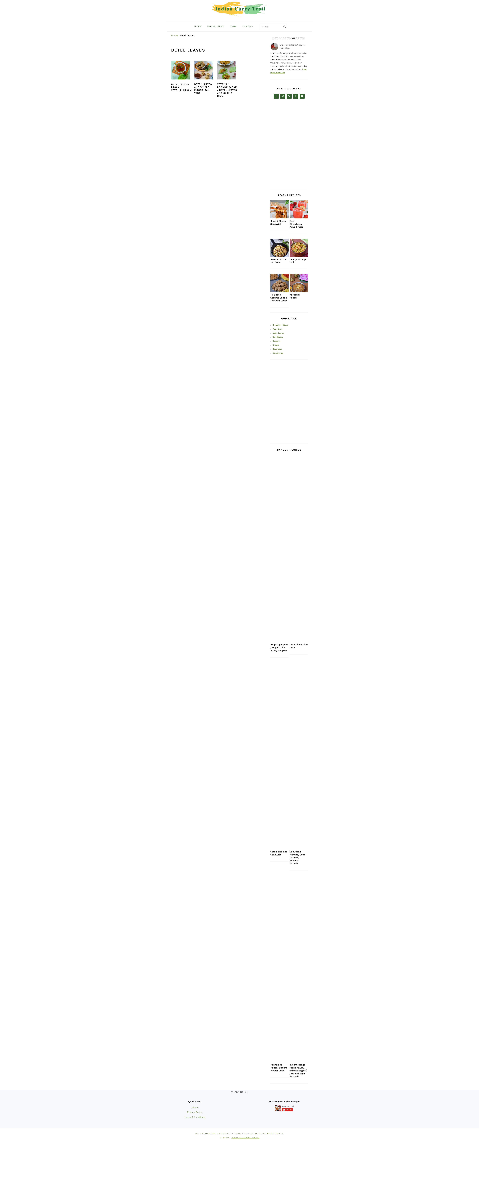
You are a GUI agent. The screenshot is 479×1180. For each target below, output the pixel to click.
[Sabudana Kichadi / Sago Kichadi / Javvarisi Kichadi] (299, 848)
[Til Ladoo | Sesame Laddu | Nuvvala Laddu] (279, 292)
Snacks (276, 345)
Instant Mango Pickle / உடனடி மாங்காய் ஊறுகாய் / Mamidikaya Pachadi (298, 1070)
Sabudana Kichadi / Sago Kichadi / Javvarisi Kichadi (297, 857)
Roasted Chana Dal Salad (278, 261)
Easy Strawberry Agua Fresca (297, 224)
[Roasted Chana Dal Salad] (279, 256)
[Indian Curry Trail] (239, 19)
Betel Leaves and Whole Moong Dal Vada (203, 88)
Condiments (278, 353)
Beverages (277, 349)
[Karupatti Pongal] (299, 292)
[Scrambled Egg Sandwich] (279, 848)
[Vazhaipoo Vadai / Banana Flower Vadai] (279, 1061)
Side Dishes (278, 337)
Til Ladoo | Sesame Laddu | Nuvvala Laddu (279, 297)
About (194, 1107)
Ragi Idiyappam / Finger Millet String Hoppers (279, 647)
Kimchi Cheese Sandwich (278, 222)
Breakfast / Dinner (281, 325)
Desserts (276, 341)
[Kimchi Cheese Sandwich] (279, 218)
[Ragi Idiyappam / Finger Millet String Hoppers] (279, 641)
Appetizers (277, 329)
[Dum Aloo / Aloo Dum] (299, 641)
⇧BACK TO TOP (239, 1091)
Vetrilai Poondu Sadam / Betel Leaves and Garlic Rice (227, 90)
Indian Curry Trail (245, 1137)
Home (174, 35)
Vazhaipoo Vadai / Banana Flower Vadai (279, 1067)
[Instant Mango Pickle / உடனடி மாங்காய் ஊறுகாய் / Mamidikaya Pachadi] (299, 1061)
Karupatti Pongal (295, 296)
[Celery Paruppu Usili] (299, 256)
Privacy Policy (194, 1112)
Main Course (278, 333)
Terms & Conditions (194, 1117)
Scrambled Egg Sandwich (279, 853)
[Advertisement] (289, 147)
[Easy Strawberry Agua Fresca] (299, 218)
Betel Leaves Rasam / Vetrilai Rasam (181, 87)
